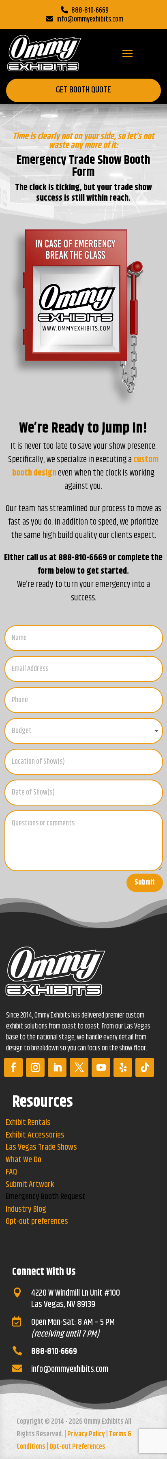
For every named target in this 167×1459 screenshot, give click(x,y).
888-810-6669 (90, 10)
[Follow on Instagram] (35, 1067)
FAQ (11, 1172)
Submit (145, 882)
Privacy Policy (86, 1434)
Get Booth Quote (83, 90)
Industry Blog (26, 1209)
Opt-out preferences (37, 1221)
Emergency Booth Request (46, 1197)
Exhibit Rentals (28, 1122)
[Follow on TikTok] (144, 1067)
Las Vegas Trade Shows (41, 1147)
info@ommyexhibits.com (89, 19)
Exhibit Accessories (35, 1135)
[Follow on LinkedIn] (57, 1067)
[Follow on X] (79, 1067)
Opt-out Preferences (77, 1447)
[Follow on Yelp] (122, 1067)
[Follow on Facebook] (13, 1067)
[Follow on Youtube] (101, 1067)
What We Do (23, 1160)
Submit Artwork (30, 1184)
